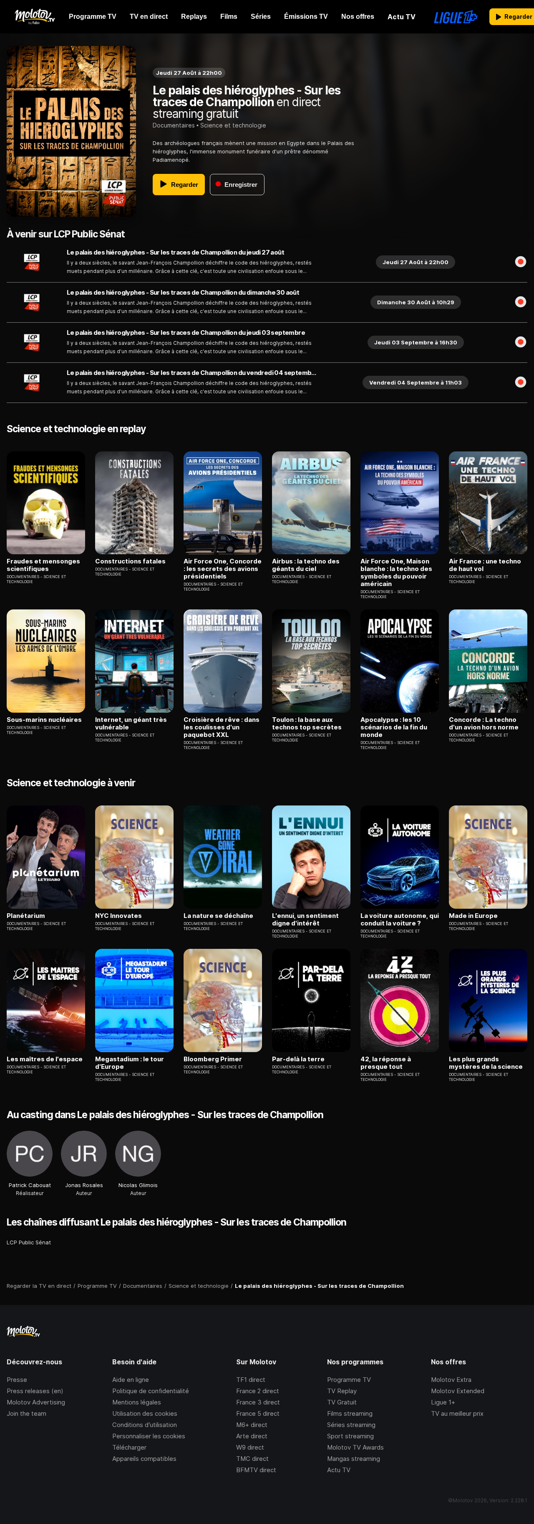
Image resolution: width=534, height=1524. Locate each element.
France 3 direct (258, 1402)
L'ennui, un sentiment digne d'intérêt (305, 919)
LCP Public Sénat (29, 1242)
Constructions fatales (130, 561)
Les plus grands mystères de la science (486, 1062)
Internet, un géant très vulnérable (131, 723)
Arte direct (251, 1436)
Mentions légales (136, 1402)
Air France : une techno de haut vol (485, 565)
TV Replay (342, 1391)
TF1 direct (250, 1380)
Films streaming (350, 1413)
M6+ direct (251, 1425)
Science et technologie (233, 125)
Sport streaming (350, 1436)
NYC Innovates (118, 916)
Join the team (26, 1413)
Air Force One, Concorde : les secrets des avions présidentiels (223, 569)
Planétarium (26, 916)
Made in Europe (473, 916)
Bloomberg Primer (213, 1059)
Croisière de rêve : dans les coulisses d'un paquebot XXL (221, 727)
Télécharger (129, 1447)
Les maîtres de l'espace (45, 1059)
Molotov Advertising (36, 1402)
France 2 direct (257, 1391)
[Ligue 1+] (455, 16)
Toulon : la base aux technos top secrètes (307, 723)
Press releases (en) (35, 1391)
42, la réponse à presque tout (385, 1062)
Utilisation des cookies (144, 1413)
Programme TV (349, 1380)
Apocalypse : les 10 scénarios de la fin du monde (393, 727)
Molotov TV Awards (355, 1447)
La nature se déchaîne (218, 916)
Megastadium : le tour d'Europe (129, 1062)
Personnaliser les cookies (148, 1436)
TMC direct (252, 1459)
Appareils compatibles (144, 1459)
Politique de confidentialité (150, 1391)
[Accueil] (34, 16)
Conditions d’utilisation (144, 1425)
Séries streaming (351, 1425)
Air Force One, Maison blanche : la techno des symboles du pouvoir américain (396, 573)
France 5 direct (258, 1413)
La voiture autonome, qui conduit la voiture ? (399, 919)
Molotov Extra (451, 1380)
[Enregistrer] (520, 262)
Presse (17, 1380)
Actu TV (338, 1470)
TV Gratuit (342, 1402)
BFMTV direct (256, 1470)
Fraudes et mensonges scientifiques (43, 565)
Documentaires (174, 125)
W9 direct (250, 1447)
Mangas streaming (353, 1459)
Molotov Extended (457, 1391)
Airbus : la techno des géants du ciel (306, 565)
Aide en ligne (130, 1380)
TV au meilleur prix (457, 1413)
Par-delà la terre (298, 1059)
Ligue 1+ (443, 1402)
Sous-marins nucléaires (44, 720)
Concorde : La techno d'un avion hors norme (484, 723)
